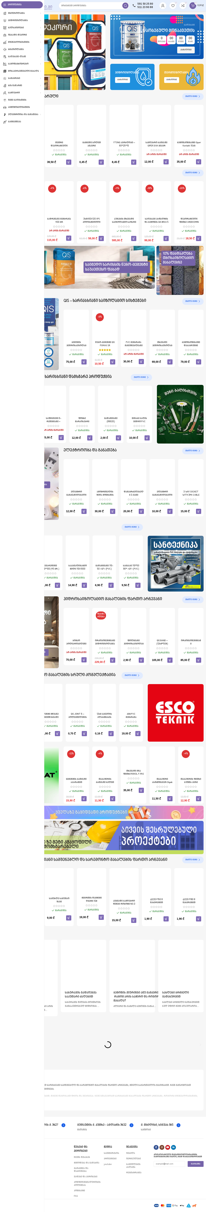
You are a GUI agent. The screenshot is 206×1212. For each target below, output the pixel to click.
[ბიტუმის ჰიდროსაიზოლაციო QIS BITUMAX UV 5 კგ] (76, 326)
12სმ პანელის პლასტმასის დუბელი (104, 717)
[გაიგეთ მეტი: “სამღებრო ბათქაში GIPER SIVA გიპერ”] (166, 161)
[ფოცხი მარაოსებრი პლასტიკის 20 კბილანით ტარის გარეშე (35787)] (82, 402)
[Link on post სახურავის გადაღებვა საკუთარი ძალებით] (83, 962)
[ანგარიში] (163, 5)
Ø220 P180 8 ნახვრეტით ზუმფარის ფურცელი (189, 902)
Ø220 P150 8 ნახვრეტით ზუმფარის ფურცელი (156, 902)
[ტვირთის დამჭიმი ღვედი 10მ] (91, 883)
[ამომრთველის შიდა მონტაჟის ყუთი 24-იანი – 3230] (105, 475)
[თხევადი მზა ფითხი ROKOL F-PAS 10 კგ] (133, 758)
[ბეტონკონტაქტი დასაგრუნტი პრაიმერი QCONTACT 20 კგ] (191, 326)
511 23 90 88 (145, 7)
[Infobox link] (105, 1125)
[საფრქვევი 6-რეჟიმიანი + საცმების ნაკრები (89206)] (53, 402)
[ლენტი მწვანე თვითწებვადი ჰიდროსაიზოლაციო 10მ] (50, 698)
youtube (108, 1164)
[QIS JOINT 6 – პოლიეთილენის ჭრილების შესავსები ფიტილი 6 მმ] (77, 698)
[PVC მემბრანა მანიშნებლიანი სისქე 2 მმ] (133, 326)
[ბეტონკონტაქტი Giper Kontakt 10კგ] (189, 123)
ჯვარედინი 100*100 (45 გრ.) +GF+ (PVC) (50, 568)
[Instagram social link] (161, 1147)
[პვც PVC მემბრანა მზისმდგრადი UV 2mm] (131, 698)
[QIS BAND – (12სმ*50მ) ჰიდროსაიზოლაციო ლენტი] (162, 624)
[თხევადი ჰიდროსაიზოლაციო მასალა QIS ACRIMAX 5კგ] (162, 326)
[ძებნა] (125, 6)
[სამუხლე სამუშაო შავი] (59, 883)
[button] (68, 162)
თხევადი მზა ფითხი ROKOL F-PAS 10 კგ (133, 774)
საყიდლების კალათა (133, 1166)
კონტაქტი (79, 1190)
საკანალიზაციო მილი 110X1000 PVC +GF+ (77, 568)
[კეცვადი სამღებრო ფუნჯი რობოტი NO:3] (124, 884)
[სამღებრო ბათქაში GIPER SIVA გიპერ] (156, 123)
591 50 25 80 (145, 3)
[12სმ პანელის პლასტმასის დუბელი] (104, 698)
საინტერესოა (111, 1153)
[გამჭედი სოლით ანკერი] (91, 123)
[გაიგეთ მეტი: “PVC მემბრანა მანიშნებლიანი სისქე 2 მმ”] (141, 361)
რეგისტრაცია (133, 1172)
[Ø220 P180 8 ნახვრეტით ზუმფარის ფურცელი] (189, 883)
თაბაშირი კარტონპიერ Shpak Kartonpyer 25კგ (162, 782)
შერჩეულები (133, 1158)
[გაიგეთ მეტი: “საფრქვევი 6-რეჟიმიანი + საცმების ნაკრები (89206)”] (61, 437)
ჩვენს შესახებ (82, 1157)
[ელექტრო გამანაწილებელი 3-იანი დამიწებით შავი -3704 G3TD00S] (162, 475)
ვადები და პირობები (85, 1176)
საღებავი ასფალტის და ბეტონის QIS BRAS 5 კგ (157, 222)
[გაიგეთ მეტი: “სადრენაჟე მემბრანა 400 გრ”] (68, 238)
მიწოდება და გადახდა (86, 1163)
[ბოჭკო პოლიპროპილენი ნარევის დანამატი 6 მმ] (76, 624)
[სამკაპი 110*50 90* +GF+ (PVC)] (131, 550)
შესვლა (130, 1153)
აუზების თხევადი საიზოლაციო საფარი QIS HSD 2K (124, 222)
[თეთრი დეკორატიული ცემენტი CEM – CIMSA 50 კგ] (59, 123)
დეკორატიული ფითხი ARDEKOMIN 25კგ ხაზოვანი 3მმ (188, 222)
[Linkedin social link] (173, 1147)
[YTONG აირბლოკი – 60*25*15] (124, 123)
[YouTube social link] (167, 1147)
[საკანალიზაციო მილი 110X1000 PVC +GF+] (77, 550)
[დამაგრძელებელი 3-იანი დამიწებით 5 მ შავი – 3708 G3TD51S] (133, 475)
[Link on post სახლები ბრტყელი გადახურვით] (181, 962)
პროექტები (110, 1158)
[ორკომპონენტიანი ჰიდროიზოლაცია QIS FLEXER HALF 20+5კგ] (191, 624)
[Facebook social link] (156, 1147)
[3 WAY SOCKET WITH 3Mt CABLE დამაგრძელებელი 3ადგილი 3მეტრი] (191, 475)
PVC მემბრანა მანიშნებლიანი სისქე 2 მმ (134, 345)
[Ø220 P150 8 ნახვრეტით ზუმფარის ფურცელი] (156, 883)
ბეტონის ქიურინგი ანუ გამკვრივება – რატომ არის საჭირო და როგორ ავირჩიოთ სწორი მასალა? (149, 997)
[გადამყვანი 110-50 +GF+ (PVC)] (104, 550)
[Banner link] (157, 36)
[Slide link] (58, 52)
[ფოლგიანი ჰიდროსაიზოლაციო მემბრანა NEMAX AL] (133, 624)
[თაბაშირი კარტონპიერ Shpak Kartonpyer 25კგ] (162, 762)
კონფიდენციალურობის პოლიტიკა (87, 1183)
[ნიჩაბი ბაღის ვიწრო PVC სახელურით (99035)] (139, 402)
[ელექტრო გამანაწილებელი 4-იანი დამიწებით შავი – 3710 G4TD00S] (76, 475)
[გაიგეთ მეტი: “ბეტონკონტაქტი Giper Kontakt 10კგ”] (198, 161)
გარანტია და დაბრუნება (81, 1170)
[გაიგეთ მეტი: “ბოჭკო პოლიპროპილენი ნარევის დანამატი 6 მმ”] (84, 659)
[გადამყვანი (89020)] (110, 402)
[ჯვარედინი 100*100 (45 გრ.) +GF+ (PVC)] (50, 550)
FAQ (76, 1196)
